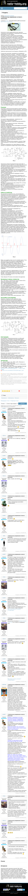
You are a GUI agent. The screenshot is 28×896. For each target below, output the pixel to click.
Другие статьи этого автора (6, 21)
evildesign (4, 684)
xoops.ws (21, 892)
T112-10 (4, 435)
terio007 (6, 20)
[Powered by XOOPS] (20, 890)
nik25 (4, 535)
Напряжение (4, 397)
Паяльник (17, 397)
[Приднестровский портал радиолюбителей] (6, 890)
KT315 (4, 577)
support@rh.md (13, 892)
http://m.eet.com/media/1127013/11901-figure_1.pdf (13, 370)
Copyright (2, 892)
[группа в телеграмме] (24, 890)
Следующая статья (14, 400)
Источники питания (9, 15)
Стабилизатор (11, 397)
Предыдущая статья (5, 400)
